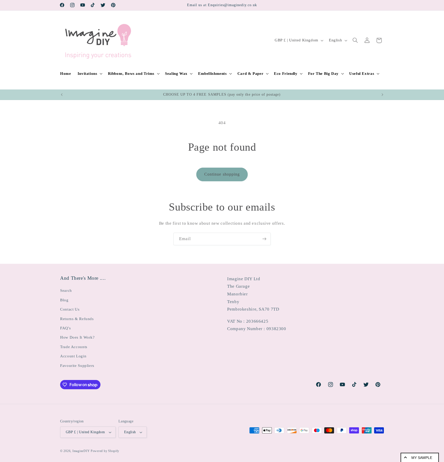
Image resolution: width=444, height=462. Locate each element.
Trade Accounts (73, 347)
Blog (64, 300)
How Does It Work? (77, 337)
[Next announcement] (382, 94)
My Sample (421, 458)
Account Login (73, 356)
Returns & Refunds (77, 319)
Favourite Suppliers (77, 366)
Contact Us (69, 309)
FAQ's (65, 328)
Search (66, 290)
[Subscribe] (264, 239)
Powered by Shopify (105, 450)
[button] (89, 73)
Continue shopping (222, 174)
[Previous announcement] (61, 94)
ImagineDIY (81, 450)
